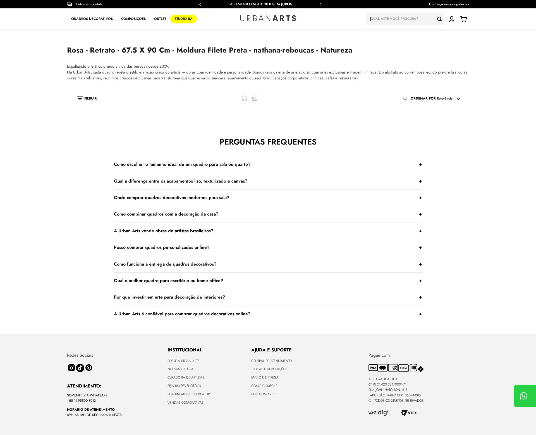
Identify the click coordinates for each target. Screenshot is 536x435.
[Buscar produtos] (440, 19)
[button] (84, 98)
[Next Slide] (320, 4)
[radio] (244, 98)
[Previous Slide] (200, 4)
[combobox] (405, 19)
